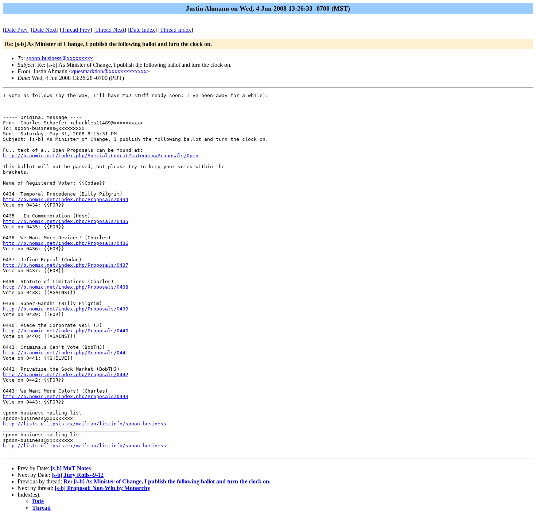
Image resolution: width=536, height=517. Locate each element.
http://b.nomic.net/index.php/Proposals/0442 (65, 374)
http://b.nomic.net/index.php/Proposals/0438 (65, 287)
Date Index (142, 30)
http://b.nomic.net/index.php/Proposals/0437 (65, 265)
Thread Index (175, 30)
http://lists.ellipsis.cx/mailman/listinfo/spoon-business (84, 424)
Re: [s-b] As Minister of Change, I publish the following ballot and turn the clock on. (167, 481)
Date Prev (16, 30)
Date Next (45, 30)
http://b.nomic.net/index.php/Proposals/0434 (65, 199)
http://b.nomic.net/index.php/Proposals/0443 (65, 396)
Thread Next (109, 30)
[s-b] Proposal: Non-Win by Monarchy (102, 488)
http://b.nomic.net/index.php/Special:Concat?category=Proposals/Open (100, 155)
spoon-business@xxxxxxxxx (59, 58)
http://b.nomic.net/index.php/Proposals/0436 (65, 243)
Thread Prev (76, 30)
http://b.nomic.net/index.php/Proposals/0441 (65, 352)
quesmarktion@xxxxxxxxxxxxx (109, 71)
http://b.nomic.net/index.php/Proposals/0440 (65, 330)
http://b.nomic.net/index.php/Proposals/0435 (65, 221)
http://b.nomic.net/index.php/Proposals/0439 (65, 309)
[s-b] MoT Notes (71, 468)
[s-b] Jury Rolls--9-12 (77, 475)
